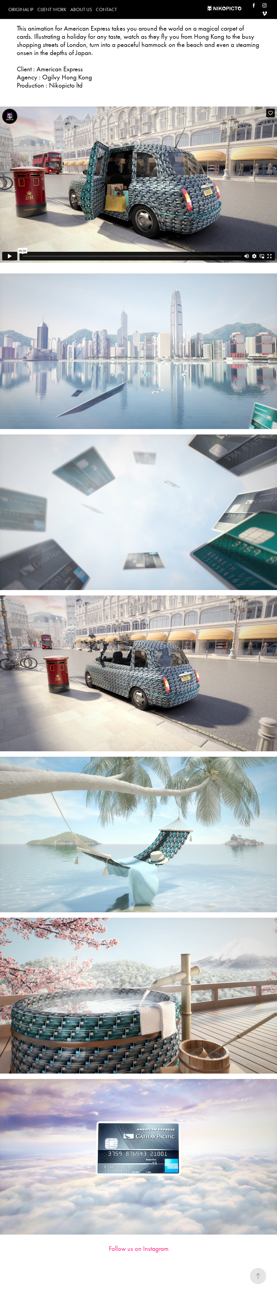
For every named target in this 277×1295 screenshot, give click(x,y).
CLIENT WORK (51, 9)
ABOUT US (81, 9)
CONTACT (106, 9)
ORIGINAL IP (20, 9)
